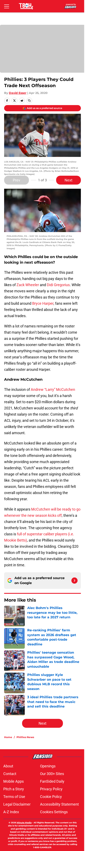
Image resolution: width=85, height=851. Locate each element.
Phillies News (25, 737)
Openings (47, 766)
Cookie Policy (51, 796)
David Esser (17, 93)
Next (68, 180)
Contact (9, 774)
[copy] (29, 100)
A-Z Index (11, 812)
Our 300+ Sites (52, 774)
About (8, 766)
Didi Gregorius (58, 285)
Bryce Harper (42, 303)
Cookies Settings (54, 812)
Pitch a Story (13, 789)
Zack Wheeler (27, 285)
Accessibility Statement (59, 804)
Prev (16, 180)
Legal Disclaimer (17, 804)
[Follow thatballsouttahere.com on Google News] (74, 580)
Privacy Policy (51, 789)
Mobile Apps (13, 781)
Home (8, 737)
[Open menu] (6, 6)
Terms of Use (14, 796)
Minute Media (24, 822)
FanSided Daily (52, 781)
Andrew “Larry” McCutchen (52, 389)
